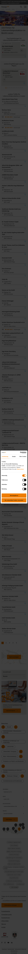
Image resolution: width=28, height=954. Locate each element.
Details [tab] (14, 456)
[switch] (24, 480)
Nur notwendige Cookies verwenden (14, 500)
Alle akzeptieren (14, 495)
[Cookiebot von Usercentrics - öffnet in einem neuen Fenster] (20, 452)
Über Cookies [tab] (22, 456)
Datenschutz (20, 469)
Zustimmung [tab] (5, 456)
